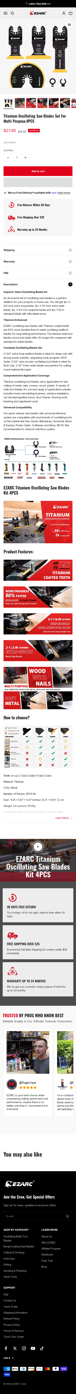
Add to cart (38, 171)
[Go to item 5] (54, 103)
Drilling (7, 1264)
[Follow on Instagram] (24, 1348)
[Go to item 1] (8, 103)
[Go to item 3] (31, 103)
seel (54, 192)
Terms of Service (14, 1330)
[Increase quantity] (25, 157)
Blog (44, 1266)
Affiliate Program (51, 1248)
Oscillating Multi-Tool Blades (16, 1238)
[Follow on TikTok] (42, 1348)
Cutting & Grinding (14, 1252)
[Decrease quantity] (8, 157)
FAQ (6, 1294)
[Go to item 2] (20, 103)
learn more (64, 192)
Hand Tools (10, 1276)
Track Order (11, 1306)
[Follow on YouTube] (33, 1348)
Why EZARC (48, 1242)
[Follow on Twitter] (15, 1348)
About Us (47, 1236)
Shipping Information (15, 1312)
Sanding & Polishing (15, 1270)
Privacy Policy (12, 1324)
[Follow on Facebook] (6, 1348)
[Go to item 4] (42, 103)
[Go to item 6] (65, 103)
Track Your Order (14, 1336)
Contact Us (10, 1300)
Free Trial (47, 1260)
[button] (38, 182)
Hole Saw (9, 1258)
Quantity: (9, 150)
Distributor (47, 1254)
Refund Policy (12, 1318)
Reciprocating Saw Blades (19, 1246)
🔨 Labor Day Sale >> (38, 3)
